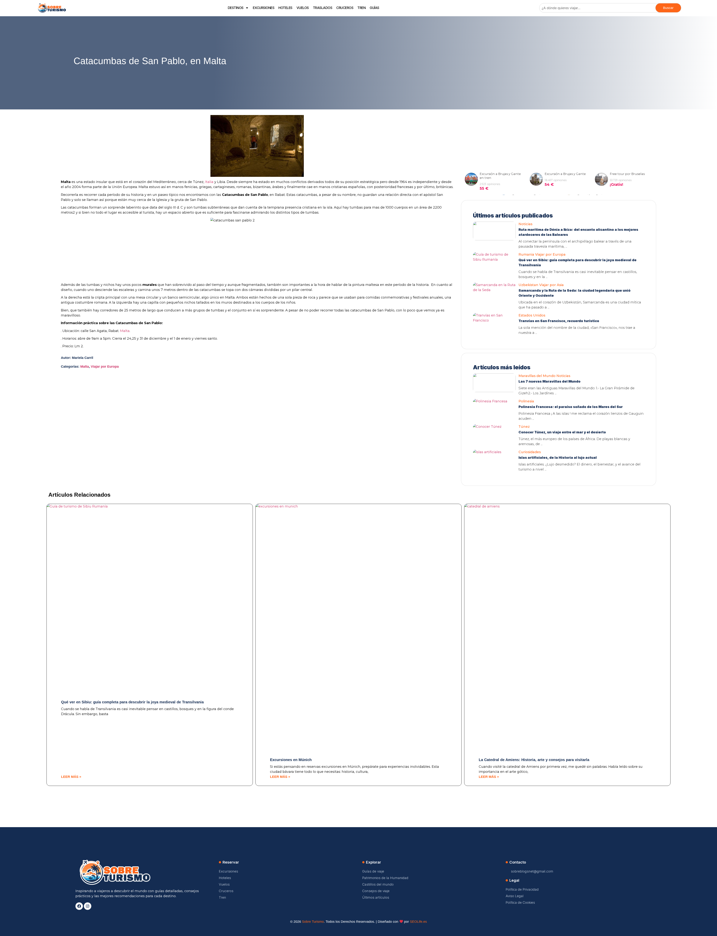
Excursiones (263, 8)
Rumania (526, 254)
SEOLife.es (418, 921)
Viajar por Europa (105, 366)
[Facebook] (79, 906)
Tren (361, 8)
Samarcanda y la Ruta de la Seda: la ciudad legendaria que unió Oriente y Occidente (575, 292)
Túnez (524, 427)
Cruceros (344, 8)
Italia (209, 182)
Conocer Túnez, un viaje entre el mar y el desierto (562, 432)
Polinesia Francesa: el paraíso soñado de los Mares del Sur (571, 407)
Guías (374, 8)
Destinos (235, 8)
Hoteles (285, 8)
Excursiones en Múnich (291, 760)
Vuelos (303, 8)
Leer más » (71, 777)
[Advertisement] (559, 138)
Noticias (525, 224)
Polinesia (526, 401)
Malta (125, 331)
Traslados (322, 8)
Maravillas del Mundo (537, 376)
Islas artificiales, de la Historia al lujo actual (558, 458)
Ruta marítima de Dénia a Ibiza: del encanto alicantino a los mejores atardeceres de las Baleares (578, 232)
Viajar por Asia (551, 285)
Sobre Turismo (313, 921)
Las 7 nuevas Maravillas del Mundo (550, 381)
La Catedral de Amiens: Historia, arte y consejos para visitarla (534, 760)
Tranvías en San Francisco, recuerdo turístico (559, 321)
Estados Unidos (532, 315)
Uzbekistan (528, 285)
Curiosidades (530, 452)
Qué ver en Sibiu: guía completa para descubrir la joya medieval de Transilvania (578, 262)
